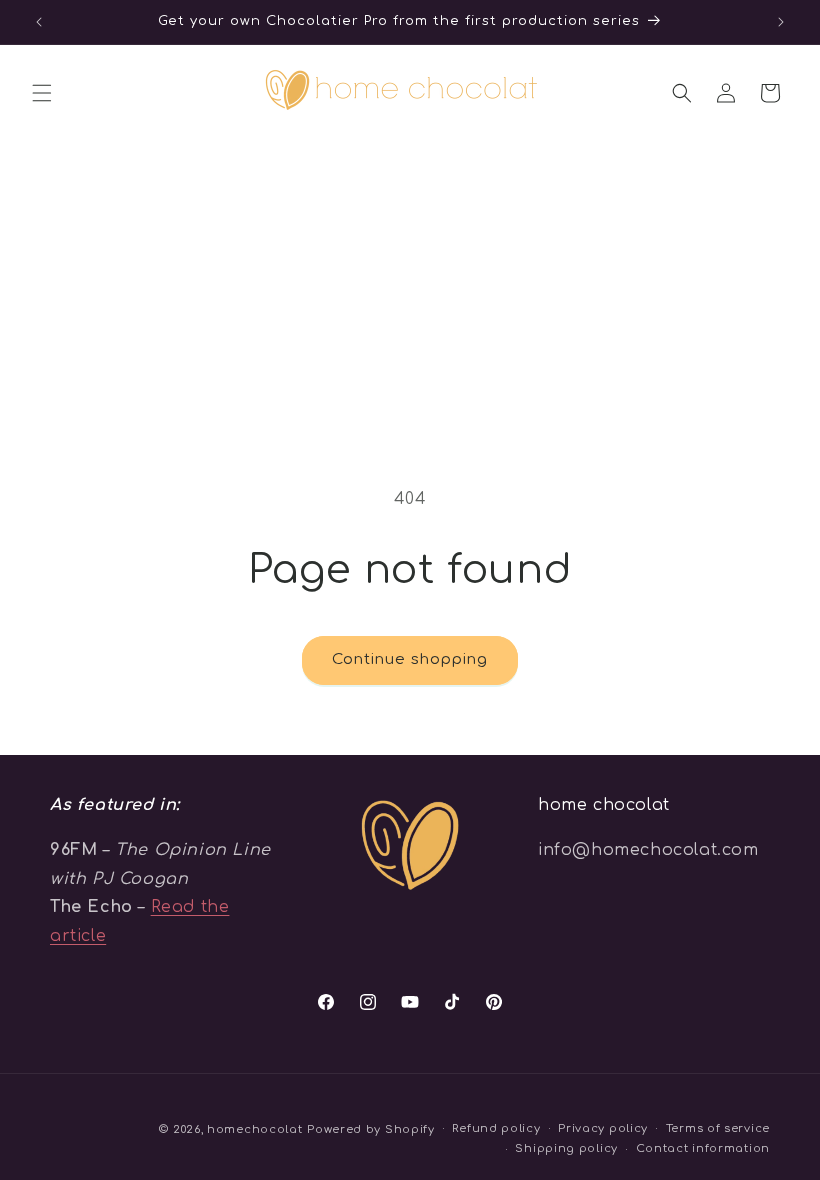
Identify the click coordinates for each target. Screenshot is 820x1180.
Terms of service (718, 1128)
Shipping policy (566, 1148)
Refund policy (496, 1128)
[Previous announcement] (39, 22)
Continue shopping (410, 659)
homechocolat (254, 1129)
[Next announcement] (781, 22)
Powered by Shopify (371, 1129)
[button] (42, 93)
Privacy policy (603, 1128)
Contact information (703, 1148)
